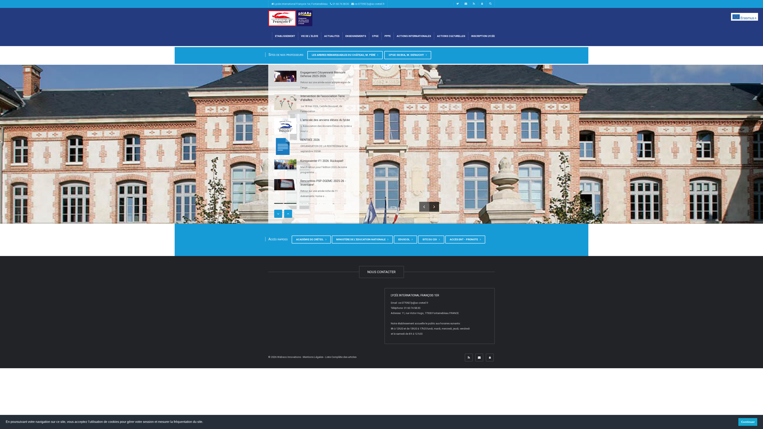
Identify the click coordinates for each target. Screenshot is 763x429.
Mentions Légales (313, 357)
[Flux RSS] (469, 357)
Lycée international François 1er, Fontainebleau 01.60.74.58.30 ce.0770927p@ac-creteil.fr (329, 3)
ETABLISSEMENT (285, 36)
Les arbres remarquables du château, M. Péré (344, 54)
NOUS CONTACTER (381, 272)
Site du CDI (430, 239)
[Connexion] (490, 357)
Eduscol (404, 239)
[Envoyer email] (479, 357)
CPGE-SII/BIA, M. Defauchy (407, 54)
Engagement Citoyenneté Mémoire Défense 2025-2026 (323, 74)
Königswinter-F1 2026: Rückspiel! (321, 161)
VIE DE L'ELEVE (309, 36)
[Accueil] (282, 17)
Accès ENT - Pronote (464, 239)
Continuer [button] (748, 421)
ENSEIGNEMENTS (355, 36)
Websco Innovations (289, 357)
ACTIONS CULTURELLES (451, 36)
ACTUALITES (331, 36)
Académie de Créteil (310, 239)
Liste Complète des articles (340, 357)
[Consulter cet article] (285, 76)
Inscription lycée (483, 36)
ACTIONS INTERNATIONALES (414, 36)
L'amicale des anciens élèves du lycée (325, 120)
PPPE (387, 36)
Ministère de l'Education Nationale (361, 239)
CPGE (375, 36)
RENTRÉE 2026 (310, 140)
